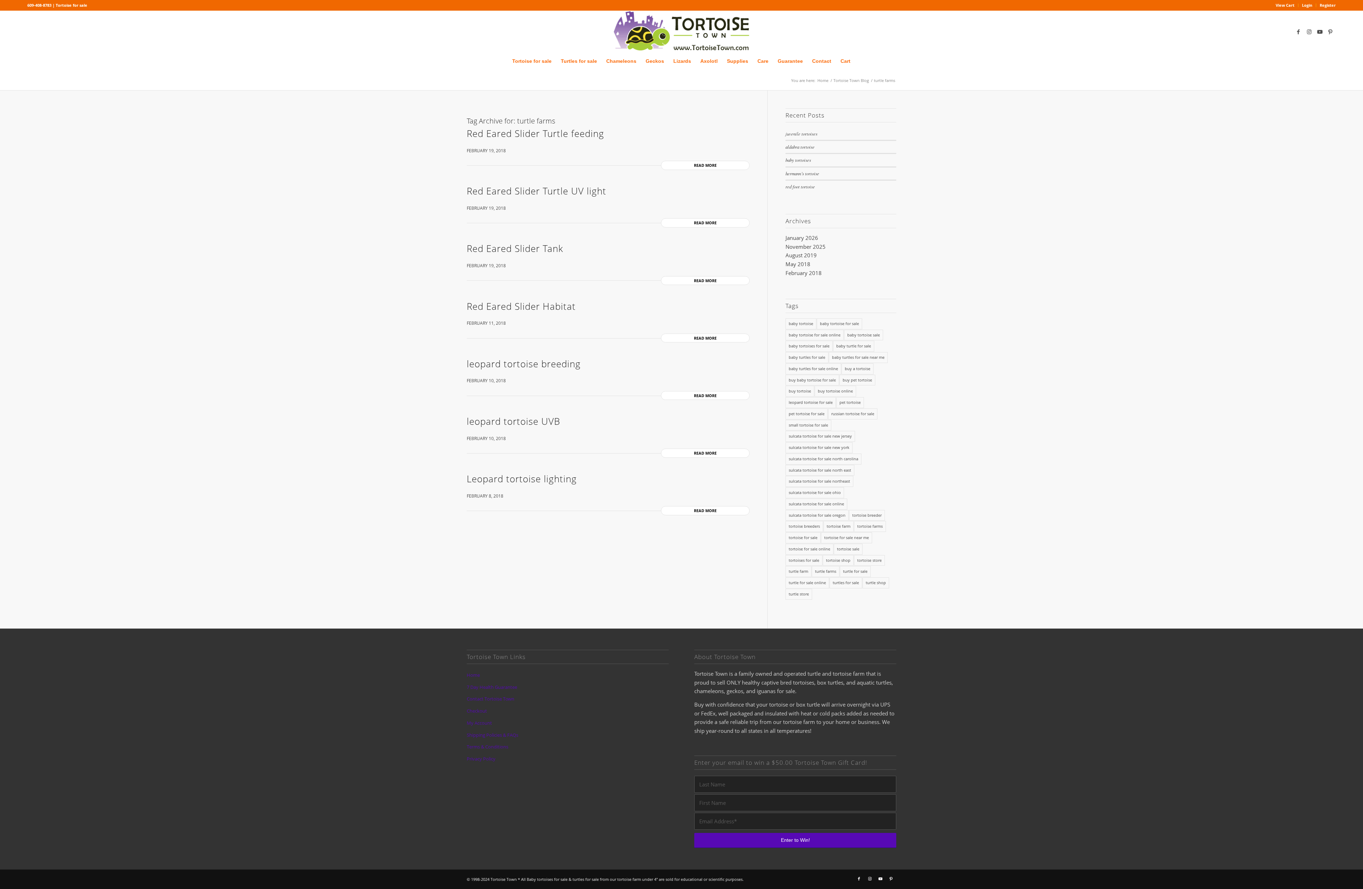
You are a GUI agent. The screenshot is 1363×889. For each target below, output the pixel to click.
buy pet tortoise (857, 380)
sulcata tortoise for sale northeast (819, 481)
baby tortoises (798, 160)
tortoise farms (870, 526)
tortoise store (869, 560)
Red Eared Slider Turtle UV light (536, 191)
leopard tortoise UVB (513, 421)
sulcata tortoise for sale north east (820, 470)
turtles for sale (846, 582)
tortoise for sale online (809, 548)
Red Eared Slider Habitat (521, 306)
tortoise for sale (803, 537)
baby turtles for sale (807, 357)
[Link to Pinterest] (1330, 31)
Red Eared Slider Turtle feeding (535, 133)
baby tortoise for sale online (815, 335)
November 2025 (805, 246)
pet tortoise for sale (807, 413)
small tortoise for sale (808, 425)
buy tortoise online (835, 391)
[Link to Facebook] (1298, 31)
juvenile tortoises (801, 134)
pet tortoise (850, 402)
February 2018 (803, 272)
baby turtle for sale (853, 346)
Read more (705, 165)
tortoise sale (848, 548)
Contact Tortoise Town (490, 699)
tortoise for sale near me (846, 537)
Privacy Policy (481, 759)
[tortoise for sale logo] (681, 31)
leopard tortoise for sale (811, 402)
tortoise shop (838, 560)
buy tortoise (800, 391)
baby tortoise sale (863, 335)
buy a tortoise (857, 368)
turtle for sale (855, 571)
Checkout (477, 711)
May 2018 (797, 264)
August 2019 (801, 255)
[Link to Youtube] (1319, 31)
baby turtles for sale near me (858, 357)
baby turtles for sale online (813, 368)
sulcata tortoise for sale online (816, 503)
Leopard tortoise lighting (522, 478)
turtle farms (825, 571)
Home (473, 675)
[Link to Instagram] (1309, 31)
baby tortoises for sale (809, 346)
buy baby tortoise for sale (812, 380)
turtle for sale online (807, 582)
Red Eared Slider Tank (515, 248)
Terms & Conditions (487, 746)
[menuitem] (1285, 5)
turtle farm (798, 571)
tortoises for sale (804, 560)
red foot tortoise (800, 186)
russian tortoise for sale (852, 413)
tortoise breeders (804, 526)
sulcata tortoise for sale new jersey (820, 436)
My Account (479, 723)
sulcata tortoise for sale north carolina (823, 458)
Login (1307, 5)
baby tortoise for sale (839, 323)
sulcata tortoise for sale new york (819, 447)
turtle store (799, 594)
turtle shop (876, 582)
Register (1328, 5)
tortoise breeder (867, 515)
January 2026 (801, 237)
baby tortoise (801, 323)
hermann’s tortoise (802, 173)
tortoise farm (838, 526)
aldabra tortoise (800, 147)
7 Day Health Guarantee (492, 687)
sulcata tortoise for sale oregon (817, 515)
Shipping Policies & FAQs (492, 735)
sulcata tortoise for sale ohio (815, 492)
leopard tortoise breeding (524, 363)
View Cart (1285, 5)
